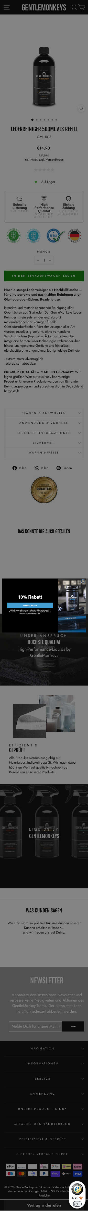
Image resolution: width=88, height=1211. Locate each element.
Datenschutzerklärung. (33, 613)
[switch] (77, 1204)
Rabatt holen (30, 605)
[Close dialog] (83, 581)
